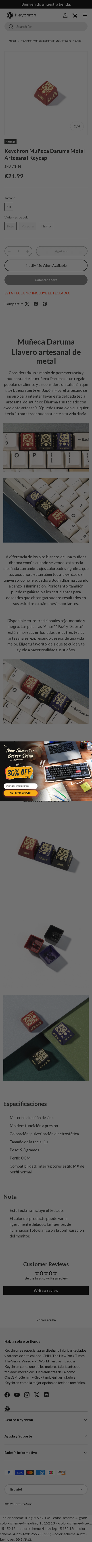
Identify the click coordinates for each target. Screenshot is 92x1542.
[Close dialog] (89, 744)
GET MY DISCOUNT (20, 793)
